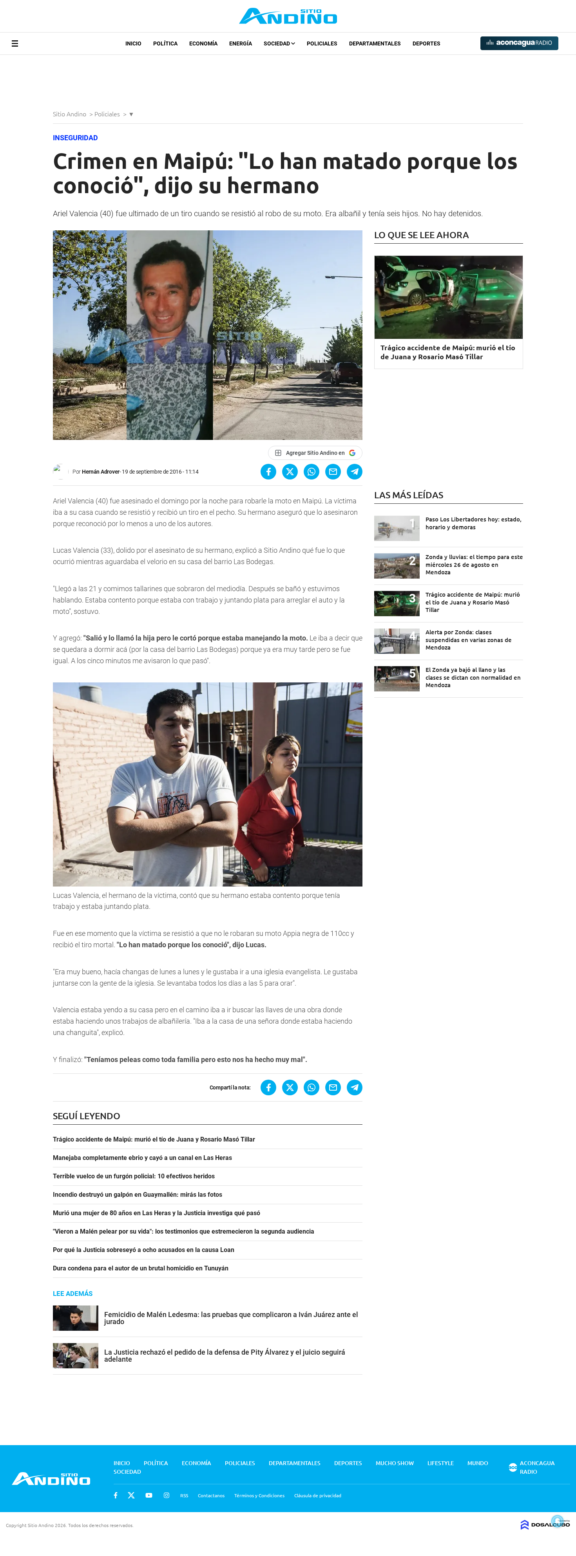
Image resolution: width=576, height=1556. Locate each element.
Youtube (149, 1495)
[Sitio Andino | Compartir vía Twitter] (290, 471)
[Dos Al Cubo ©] (545, 1527)
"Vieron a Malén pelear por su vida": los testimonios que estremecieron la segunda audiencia (183, 1232)
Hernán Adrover (101, 472)
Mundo (477, 1463)
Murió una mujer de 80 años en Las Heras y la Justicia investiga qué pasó (156, 1213)
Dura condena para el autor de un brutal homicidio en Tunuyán (140, 1268)
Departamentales (375, 43)
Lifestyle (440, 1463)
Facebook (116, 1495)
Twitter (131, 1495)
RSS (184, 1495)
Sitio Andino (70, 114)
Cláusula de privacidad (317, 1495)
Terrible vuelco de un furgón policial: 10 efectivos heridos (134, 1176)
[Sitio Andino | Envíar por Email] (333, 471)
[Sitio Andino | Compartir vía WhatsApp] (311, 471)
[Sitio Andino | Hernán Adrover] (62, 471)
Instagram (166, 1495)
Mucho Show (395, 1463)
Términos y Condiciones (259, 1495)
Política (165, 43)
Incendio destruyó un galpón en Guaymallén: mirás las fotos (137, 1195)
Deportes (426, 43)
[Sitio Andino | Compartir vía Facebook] (268, 471)
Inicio (133, 43)
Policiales (322, 43)
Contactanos (211, 1495)
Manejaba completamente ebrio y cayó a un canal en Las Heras (142, 1158)
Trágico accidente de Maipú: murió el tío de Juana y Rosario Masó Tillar (154, 1139)
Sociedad (277, 43)
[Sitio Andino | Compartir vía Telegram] (354, 471)
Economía (203, 43)
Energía (240, 43)
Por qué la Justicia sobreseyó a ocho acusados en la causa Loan (143, 1250)
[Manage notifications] (557, 1521)
